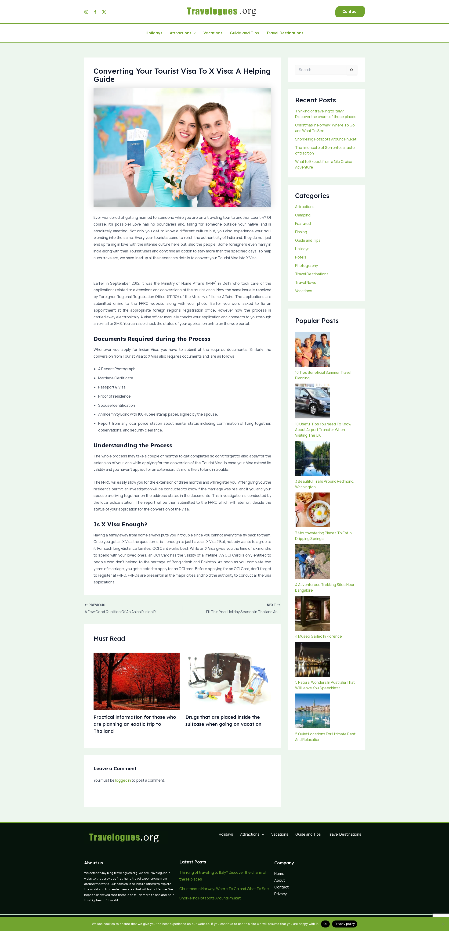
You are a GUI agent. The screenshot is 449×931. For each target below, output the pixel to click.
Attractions (180, 33)
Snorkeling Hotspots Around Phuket (325, 139)
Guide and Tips (244, 33)
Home (279, 873)
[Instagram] (86, 12)
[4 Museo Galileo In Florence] (312, 613)
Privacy (280, 893)
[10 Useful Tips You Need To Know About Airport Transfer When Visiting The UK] (312, 401)
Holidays (154, 33)
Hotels (300, 257)
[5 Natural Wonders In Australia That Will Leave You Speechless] (312, 659)
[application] (193, 33)
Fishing (301, 231)
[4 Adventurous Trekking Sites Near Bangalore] (312, 561)
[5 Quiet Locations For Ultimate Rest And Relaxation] (312, 711)
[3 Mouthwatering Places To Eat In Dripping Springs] (312, 509)
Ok (325, 924)
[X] (104, 12)
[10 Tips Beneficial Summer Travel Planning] (312, 349)
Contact (281, 887)
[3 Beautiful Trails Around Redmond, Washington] (312, 458)
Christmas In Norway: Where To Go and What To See (224, 888)
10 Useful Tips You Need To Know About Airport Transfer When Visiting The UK (323, 429)
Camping (303, 215)
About (279, 880)
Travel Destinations (284, 33)
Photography (306, 265)
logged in (123, 780)
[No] (443, 924)
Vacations (212, 33)
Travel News (305, 282)
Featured (303, 223)
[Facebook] (95, 12)
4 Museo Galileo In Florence (318, 636)
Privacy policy (344, 924)
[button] (350, 11)
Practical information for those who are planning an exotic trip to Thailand (135, 724)
